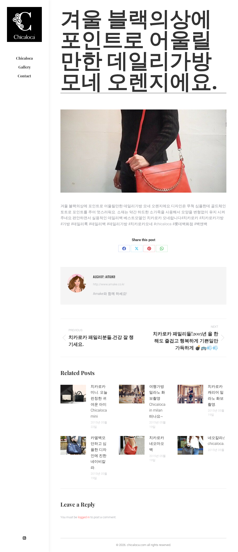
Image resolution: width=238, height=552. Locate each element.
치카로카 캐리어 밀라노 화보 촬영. (216, 395)
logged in (84, 517)
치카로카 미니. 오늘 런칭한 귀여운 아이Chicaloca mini (99, 401)
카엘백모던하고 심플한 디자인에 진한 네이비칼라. (98, 453)
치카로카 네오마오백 (156, 444)
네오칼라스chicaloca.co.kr (220, 441)
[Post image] (73, 394)
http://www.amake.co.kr (108, 284)
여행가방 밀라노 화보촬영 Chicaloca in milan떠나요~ (157, 401)
